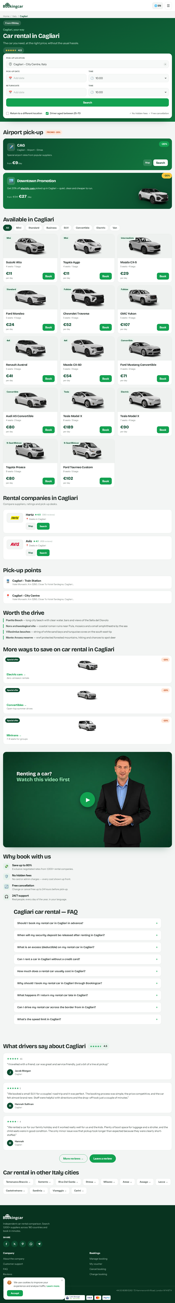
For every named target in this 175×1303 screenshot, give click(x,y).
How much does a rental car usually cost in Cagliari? (87, 971)
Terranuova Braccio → (18, 1181)
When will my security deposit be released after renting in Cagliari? (87, 935)
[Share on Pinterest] (22, 1244)
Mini (18, 227)
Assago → (145, 1181)
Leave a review (102, 1158)
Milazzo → (109, 1181)
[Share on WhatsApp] (31, 1244)
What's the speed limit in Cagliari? (87, 1019)
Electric (101, 227)
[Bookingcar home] (13, 6)
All (7, 227)
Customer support (13, 1263)
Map (147, 162)
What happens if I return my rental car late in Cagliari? (87, 995)
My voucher (96, 1263)
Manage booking (98, 1258)
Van (115, 227)
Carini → (79, 1190)
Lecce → (163, 1181)
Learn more (53, 1286)
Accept (15, 1293)
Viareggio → (60, 1190)
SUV (66, 227)
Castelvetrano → (15, 1190)
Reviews (7, 1274)
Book (48, 276)
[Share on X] (14, 1244)
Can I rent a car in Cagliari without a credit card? (87, 959)
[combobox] (90, 64)
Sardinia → (39, 1190)
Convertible (82, 227)
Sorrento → (44, 1181)
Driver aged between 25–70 (65, 113)
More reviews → (73, 1158)
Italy (14, 16)
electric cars (28, 188)
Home (6, 16)
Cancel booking (98, 1269)
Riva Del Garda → (68, 1181)
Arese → (127, 1181)
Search (87, 102)
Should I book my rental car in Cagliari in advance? (87, 923)
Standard (34, 227)
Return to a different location (26, 113)
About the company (13, 1258)
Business (51, 227)
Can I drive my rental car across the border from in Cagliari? (87, 1007)
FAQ (5, 1269)
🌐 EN (157, 5)
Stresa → (91, 1181)
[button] (10, 64)
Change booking (98, 1274)
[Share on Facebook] (6, 1244)
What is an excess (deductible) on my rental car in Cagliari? (87, 947)
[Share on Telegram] (39, 1244)
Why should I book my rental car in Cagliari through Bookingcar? (87, 983)
